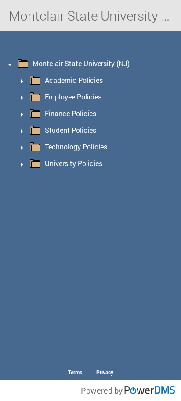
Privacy (104, 372)
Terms (75, 372)
